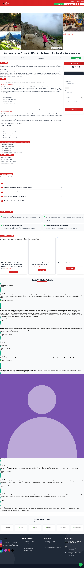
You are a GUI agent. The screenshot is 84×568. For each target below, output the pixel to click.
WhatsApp (59, 4)
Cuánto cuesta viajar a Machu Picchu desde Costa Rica (74, 542)
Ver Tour (13, 272)
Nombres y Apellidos (68, 76)
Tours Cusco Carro (9, 268)
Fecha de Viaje (67, 95)
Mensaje (66, 99)
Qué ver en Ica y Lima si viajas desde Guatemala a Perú (74, 553)
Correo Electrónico (68, 81)
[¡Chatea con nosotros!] (81, 565)
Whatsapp (76, 58)
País (65, 90)
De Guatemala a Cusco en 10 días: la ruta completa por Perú (75, 547)
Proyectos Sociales (80, 1)
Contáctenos (70, 4)
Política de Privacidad (67, 565)
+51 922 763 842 (48, 545)
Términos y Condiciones (56, 565)
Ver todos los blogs (69, 559)
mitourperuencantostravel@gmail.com (53, 547)
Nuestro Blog (71, 1)
